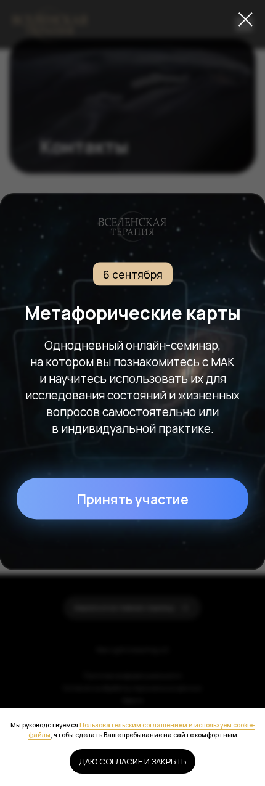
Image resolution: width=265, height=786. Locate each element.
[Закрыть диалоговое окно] (245, 19)
